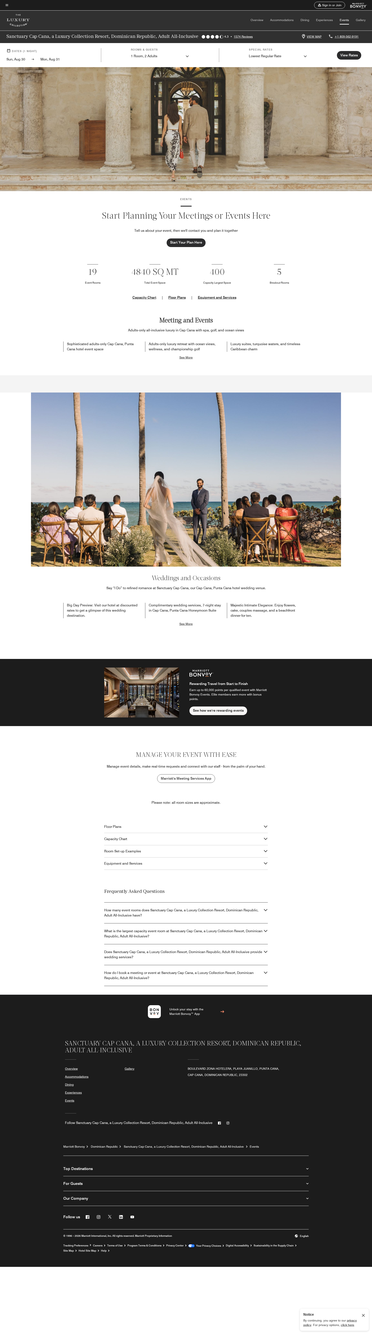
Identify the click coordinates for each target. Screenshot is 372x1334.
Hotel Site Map (87, 1250)
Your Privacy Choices (208, 1245)
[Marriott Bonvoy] (356, 5)
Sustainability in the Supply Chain (274, 1245)
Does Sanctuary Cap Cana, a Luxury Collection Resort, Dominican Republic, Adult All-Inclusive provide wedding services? (183, 954)
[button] (329, 5)
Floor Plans (177, 297)
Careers (97, 1245)
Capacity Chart (144, 297)
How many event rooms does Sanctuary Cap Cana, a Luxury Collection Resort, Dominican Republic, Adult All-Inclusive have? (181, 912)
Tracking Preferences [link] (75, 1245)
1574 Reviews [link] (243, 36)
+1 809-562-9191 (347, 36)
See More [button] (186, 357)
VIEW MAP (314, 36)
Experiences (324, 20)
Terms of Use (115, 1245)
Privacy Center (175, 1245)
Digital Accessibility (237, 1245)
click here (347, 1325)
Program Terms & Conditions (144, 1245)
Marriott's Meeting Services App (186, 778)
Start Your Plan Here (186, 242)
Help (104, 1250)
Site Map (68, 1250)
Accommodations (282, 20)
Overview (257, 20)
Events (344, 20)
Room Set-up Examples (122, 851)
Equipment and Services (217, 297)
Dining (305, 20)
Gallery (361, 20)
